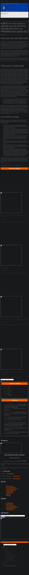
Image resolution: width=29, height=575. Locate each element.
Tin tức (5, 33)
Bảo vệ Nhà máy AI (8, 408)
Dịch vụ (5, 21)
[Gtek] (4, 13)
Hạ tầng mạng (9, 491)
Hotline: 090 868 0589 (8, 6)
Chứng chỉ (6, 386)
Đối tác (6, 389)
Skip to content (4, 1)
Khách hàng (7, 390)
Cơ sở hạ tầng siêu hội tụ (12, 489)
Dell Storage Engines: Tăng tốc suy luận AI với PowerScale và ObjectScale (15, 404)
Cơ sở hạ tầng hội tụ (11, 487)
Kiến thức (6, 391)
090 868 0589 (10, 473)
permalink (24, 165)
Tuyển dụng (7, 395)
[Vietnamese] (6, 8)
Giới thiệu (5, 19)
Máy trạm (8, 495)
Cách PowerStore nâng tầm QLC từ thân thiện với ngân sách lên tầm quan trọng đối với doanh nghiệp (15, 422)
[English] (5, 7)
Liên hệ (5, 35)
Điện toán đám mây (11, 490)
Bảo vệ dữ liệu (9, 486)
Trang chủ (6, 18)
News (5, 393)
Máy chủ (8, 494)
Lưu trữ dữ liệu (9, 493)
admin (21, 34)
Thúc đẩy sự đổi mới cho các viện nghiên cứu (15, 427)
